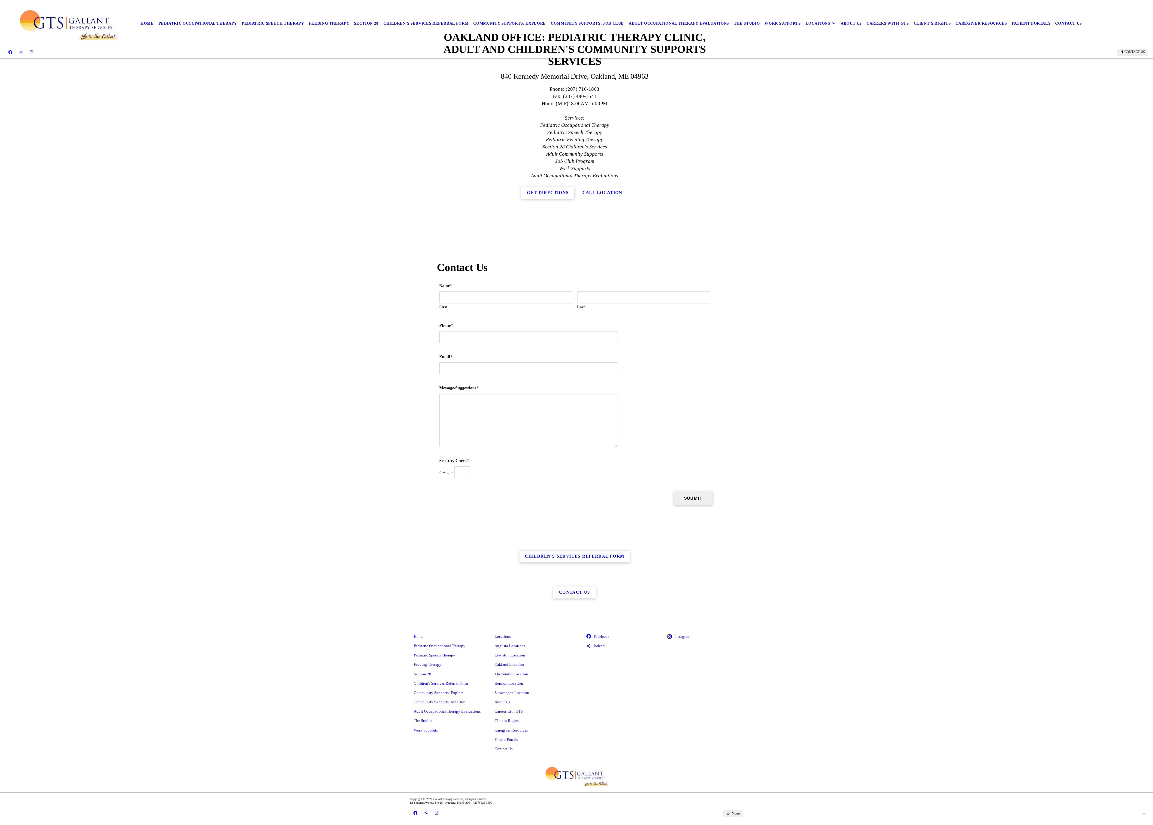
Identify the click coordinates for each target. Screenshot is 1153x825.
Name (445, 286)
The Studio (747, 23)
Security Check (454, 460)
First (443, 307)
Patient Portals (1031, 23)
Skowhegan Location (512, 692)
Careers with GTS (888, 23)
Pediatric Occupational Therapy (198, 23)
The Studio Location (511, 674)
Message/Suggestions (459, 388)
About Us (851, 23)
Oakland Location (509, 664)
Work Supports (782, 23)
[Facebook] (10, 52)
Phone (446, 325)
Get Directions (548, 192)
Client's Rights (932, 23)
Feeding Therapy (329, 23)
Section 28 (366, 23)
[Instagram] (31, 52)
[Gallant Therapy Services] (68, 23)
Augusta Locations (510, 646)
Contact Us (1068, 23)
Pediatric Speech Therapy (273, 23)
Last (581, 307)
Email (445, 357)
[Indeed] (21, 52)
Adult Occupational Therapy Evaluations (679, 23)
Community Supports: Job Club (587, 23)
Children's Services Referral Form (425, 23)
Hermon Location (509, 683)
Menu (735, 813)
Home (147, 23)
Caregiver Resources (981, 23)
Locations (818, 23)
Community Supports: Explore (509, 23)
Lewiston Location (510, 655)
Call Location (602, 192)
